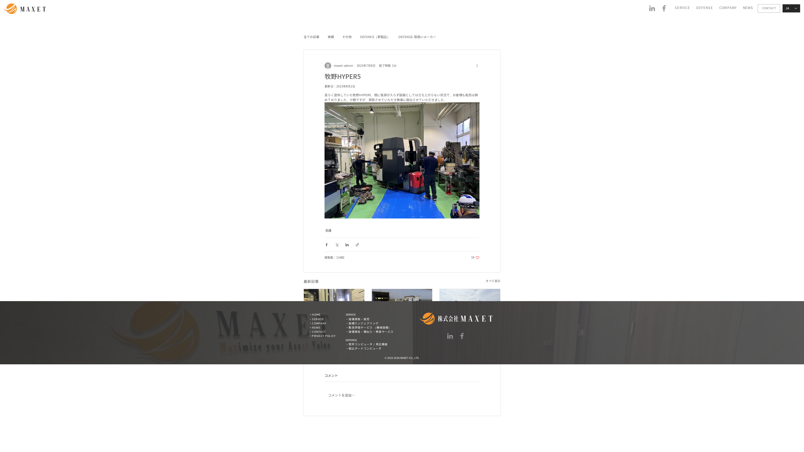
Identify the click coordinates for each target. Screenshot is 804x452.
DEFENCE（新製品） (375, 37)
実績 (331, 37)
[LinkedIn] (652, 8)
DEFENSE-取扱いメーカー (417, 37)
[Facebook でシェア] (327, 245)
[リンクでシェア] (357, 245)
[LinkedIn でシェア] (347, 245)
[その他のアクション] (476, 65)
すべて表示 (493, 281)
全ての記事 (311, 37)
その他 (347, 37)
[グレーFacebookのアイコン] (664, 8)
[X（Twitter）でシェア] (337, 245)
